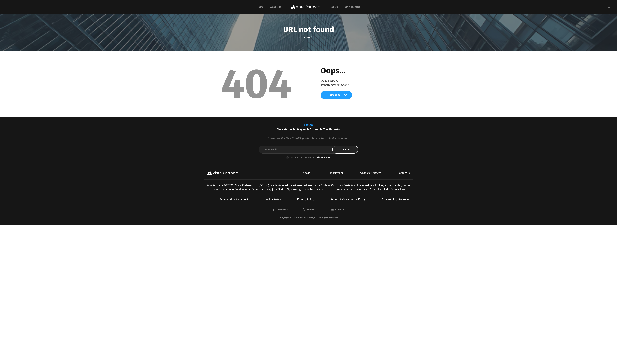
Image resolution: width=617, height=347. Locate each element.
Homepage (334, 96)
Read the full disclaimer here (388, 189)
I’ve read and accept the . (310, 157)
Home (307, 37)
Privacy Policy (323, 157)
